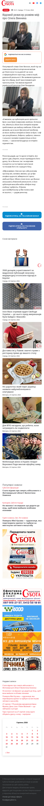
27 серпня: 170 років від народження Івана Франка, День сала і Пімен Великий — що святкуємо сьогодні (19, 706)
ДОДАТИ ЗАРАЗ (10, 60)
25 (12, 744)
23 (37, 740)
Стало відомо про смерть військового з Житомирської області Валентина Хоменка (21, 492)
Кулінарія (6, 503)
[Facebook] (37, 3)
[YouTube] (33, 3)
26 (17, 744)
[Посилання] (8, 3)
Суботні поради (17, 503)
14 (27, 737)
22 (32, 740)
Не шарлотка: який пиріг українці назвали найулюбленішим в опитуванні (19, 389)
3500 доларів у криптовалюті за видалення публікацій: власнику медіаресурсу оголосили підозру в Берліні (19, 274)
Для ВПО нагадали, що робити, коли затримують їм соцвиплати (20, 426)
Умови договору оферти (12, 797)
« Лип (7, 752)
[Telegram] (40, 3)
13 (22, 737)
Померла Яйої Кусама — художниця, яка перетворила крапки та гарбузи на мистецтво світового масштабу (22, 523)
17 (7, 740)
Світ (16, 518)
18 (12, 740)
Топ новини (23, 518)
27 (22, 744)
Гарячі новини (8, 518)
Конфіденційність (9, 800)
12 (17, 737)
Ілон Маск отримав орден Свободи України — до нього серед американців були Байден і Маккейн (21, 314)
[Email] (30, 3)
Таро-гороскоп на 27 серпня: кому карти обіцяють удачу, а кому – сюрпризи (18, 713)
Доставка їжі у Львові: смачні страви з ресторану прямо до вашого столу (21, 351)
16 (37, 737)
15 (32, 737)
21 (27, 740)
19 (17, 740)
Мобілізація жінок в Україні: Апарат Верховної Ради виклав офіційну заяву (21, 463)
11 (12, 737)
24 (7, 744)
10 (7, 737)
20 (22, 740)
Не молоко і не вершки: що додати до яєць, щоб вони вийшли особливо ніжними (20, 508)
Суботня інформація (10, 488)
